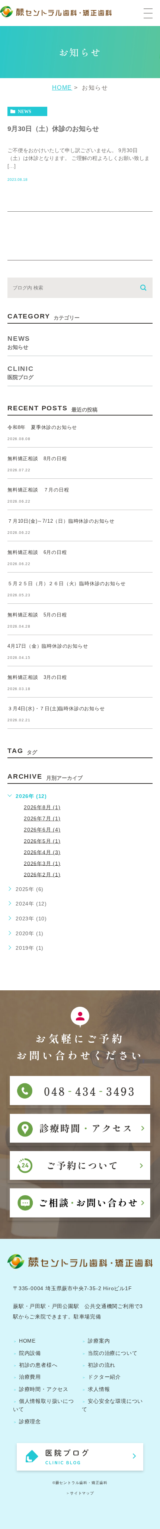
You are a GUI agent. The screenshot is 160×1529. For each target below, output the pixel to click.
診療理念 (30, 1421)
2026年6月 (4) (42, 830)
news (24, 111)
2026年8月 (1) (42, 807)
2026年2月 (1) (42, 874)
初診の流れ (101, 1365)
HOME (62, 87)
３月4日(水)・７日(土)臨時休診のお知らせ (56, 708)
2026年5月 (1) (42, 841)
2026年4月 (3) (42, 852)
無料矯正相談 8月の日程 (37, 458)
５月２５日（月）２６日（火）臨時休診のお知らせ (66, 583)
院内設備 (30, 1353)
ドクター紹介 (104, 1377)
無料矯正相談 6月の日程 (37, 552)
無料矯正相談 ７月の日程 (38, 490)
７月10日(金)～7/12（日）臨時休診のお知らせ (61, 521)
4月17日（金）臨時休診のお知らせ (47, 646)
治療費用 (30, 1377)
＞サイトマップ (80, 1493)
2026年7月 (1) (42, 818)
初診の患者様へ (38, 1365)
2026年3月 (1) (42, 863)
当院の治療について (112, 1353)
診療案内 (99, 1341)
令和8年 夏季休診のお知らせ (42, 427)
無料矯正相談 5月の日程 (37, 615)
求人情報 (99, 1389)
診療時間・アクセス (43, 1389)
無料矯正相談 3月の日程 (37, 677)
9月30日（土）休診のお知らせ (53, 128)
